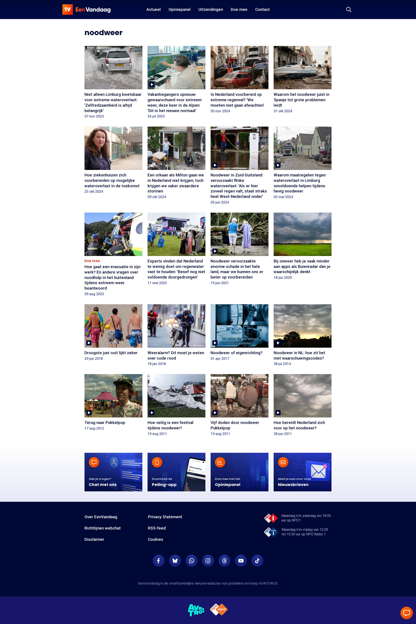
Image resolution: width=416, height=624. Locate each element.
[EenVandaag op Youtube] (241, 561)
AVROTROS (268, 583)
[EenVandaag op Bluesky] (175, 561)
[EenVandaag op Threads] (224, 561)
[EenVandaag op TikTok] (257, 561)
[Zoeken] (349, 9)
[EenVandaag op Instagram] (208, 561)
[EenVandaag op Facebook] (159, 561)
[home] (86, 9)
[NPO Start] (219, 610)
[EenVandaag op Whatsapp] (191, 561)
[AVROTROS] (196, 610)
